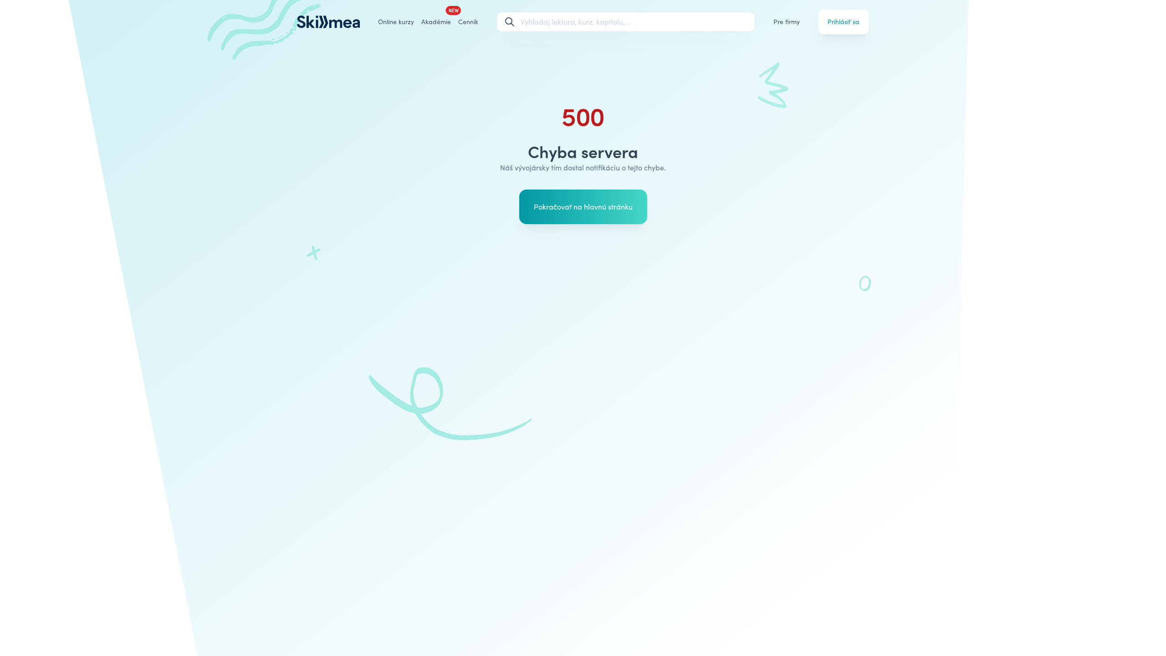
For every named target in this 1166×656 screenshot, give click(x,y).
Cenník (468, 21)
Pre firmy (786, 21)
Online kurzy (396, 21)
